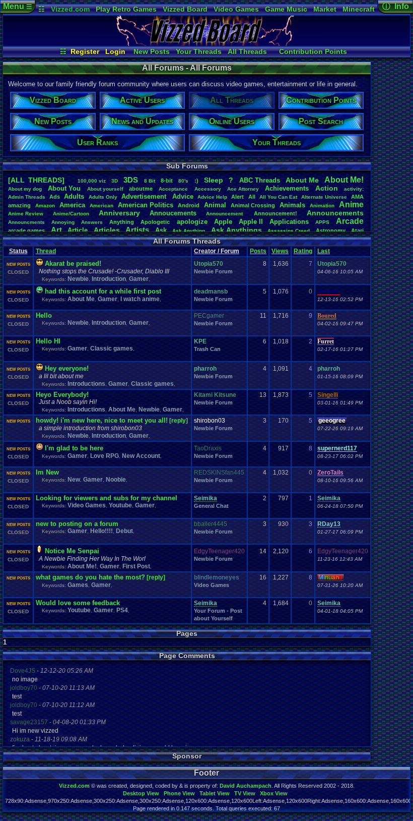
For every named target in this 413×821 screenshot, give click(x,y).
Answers (92, 222)
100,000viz (92, 181)
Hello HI (48, 341)
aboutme (141, 189)
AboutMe (302, 180)
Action (326, 188)
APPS (322, 222)
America (72, 205)
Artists (137, 229)
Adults (74, 196)
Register (85, 51)
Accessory (207, 189)
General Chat (211, 506)
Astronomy (331, 230)
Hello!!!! (101, 531)
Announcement (225, 213)
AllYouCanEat (278, 197)
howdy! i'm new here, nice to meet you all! (102, 420)
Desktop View (141, 793)
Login (115, 51)
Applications (289, 221)
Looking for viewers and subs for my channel (106, 498)
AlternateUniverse (324, 197)
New (73, 479)
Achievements (287, 188)
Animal (215, 205)
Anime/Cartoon (71, 213)
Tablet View (214, 793)
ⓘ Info (395, 6)
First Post (136, 566)
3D (114, 181)
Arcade (350, 221)
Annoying (63, 222)
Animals (292, 205)
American (101, 205)
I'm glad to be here (74, 448)
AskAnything (188, 230)
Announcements (335, 213)
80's (183, 181)
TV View (244, 793)
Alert (237, 197)
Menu (17, 6)
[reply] (178, 420)
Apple (223, 221)
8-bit (167, 181)
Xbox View (274, 793)
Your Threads (199, 51)
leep (213, 180)
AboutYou (64, 188)
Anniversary (119, 213)
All (251, 197)
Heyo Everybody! (62, 394)
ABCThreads (259, 180)
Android (188, 205)
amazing (19, 205)
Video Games (236, 9)
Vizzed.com (70, 9)
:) (196, 181)
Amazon (45, 205)
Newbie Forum (213, 271)
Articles (107, 230)
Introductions (86, 383)
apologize (192, 221)
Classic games (111, 348)
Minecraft (358, 9)
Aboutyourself (105, 189)
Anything (121, 222)
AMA (357, 197)
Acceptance (173, 189)
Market (324, 9)
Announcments (26, 222)
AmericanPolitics (145, 205)
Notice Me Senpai (72, 551)
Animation (322, 205)
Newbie (78, 278)
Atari (357, 230)
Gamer (139, 278)
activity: (354, 189)
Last (323, 251)
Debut (124, 531)
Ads (54, 197)
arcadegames (26, 230)
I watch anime (140, 299)
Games (77, 585)
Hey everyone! (67, 368)
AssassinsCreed (288, 230)
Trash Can (207, 349)
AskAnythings (236, 230)
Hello (44, 315)
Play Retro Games (126, 9)
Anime (351, 204)
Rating (303, 251)
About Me (81, 299)
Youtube (120, 505)
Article (77, 230)
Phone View (179, 793)
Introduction (109, 278)
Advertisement (144, 196)
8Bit (149, 181)
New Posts (151, 51)
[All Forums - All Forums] (206, 43)
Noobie (116, 479)
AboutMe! (344, 179)
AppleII (251, 221)
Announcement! (275, 213)
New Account (141, 455)
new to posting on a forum (77, 523)
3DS (130, 179)
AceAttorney (243, 189)
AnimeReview (25, 213)
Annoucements (173, 213)
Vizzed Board (185, 9)
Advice (182, 196)
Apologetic (155, 222)
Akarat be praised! (73, 263)
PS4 (122, 610)
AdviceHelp (212, 197)
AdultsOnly (103, 197)
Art (56, 229)
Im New (47, 472)
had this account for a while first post (103, 291)
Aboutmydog (25, 189)
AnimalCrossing (253, 205)
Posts (258, 251)
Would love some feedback (78, 603)
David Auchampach (245, 786)
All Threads (247, 51)
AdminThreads (26, 197)
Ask (161, 230)
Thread (46, 251)
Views (280, 251)
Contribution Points (313, 51)
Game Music (286, 9)
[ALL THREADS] (36, 180)
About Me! (82, 566)
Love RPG (104, 455)
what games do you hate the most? (90, 577)
